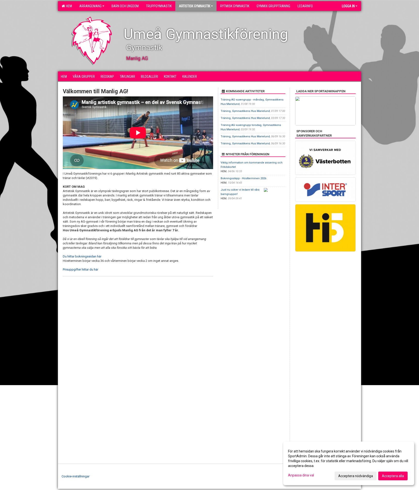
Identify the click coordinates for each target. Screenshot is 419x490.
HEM (68, 6)
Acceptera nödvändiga (355, 476)
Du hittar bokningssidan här (82, 256)
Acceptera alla (393, 476)
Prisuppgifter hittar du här (80, 269)
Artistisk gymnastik (194, 6)
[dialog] (348, 463)
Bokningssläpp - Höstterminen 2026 (243, 178)
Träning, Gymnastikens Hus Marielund (245, 111)
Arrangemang (90, 6)
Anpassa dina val (301, 475)
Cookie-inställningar (75, 476)
